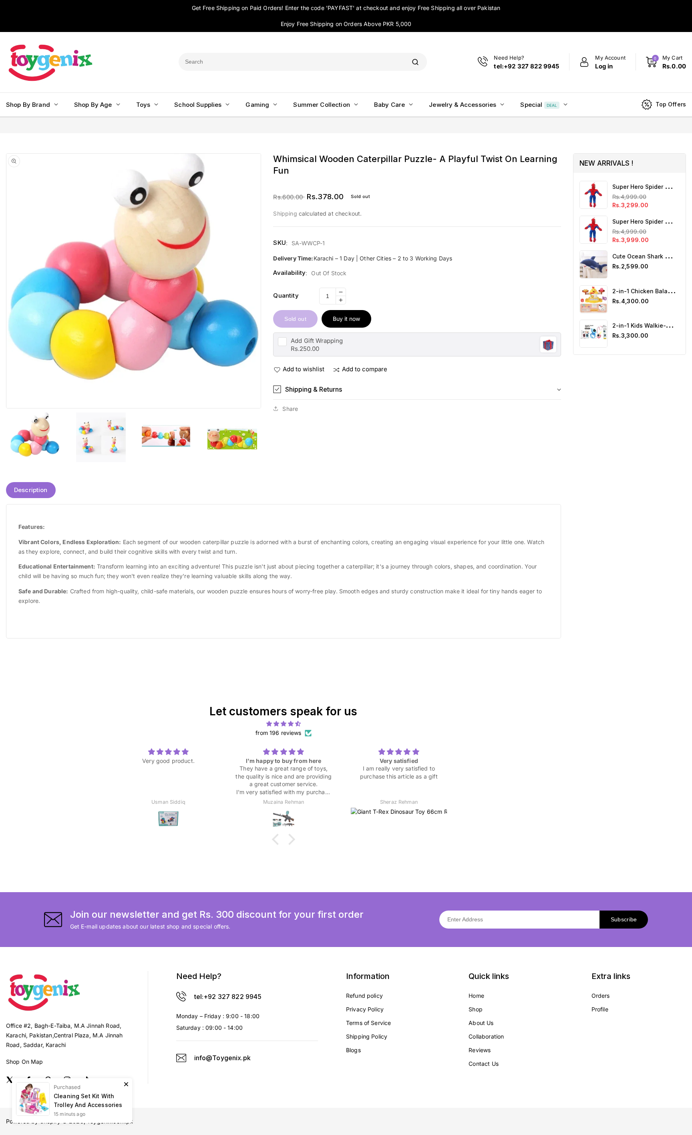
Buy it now (346, 318)
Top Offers (671, 104)
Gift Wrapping (317, 341)
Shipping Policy (366, 1036)
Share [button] (290, 408)
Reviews (480, 1050)
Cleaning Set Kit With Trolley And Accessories (88, 1100)
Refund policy (364, 995)
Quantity (285, 295)
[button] (417, 389)
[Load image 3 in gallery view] (166, 437)
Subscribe (624, 919)
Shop (476, 1009)
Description (31, 490)
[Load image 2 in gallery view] (100, 437)
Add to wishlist (303, 369)
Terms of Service (368, 1022)
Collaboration (486, 1036)
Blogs (353, 1050)
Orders (600, 995)
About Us (481, 1022)
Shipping (285, 213)
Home (476, 995)
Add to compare (364, 369)
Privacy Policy (365, 1009)
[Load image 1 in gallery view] (35, 437)
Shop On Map (24, 1061)
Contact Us (484, 1063)
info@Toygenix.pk (222, 1058)
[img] (284, 724)
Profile (599, 1009)
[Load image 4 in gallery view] (232, 437)
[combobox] (291, 61)
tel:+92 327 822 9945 (228, 997)
